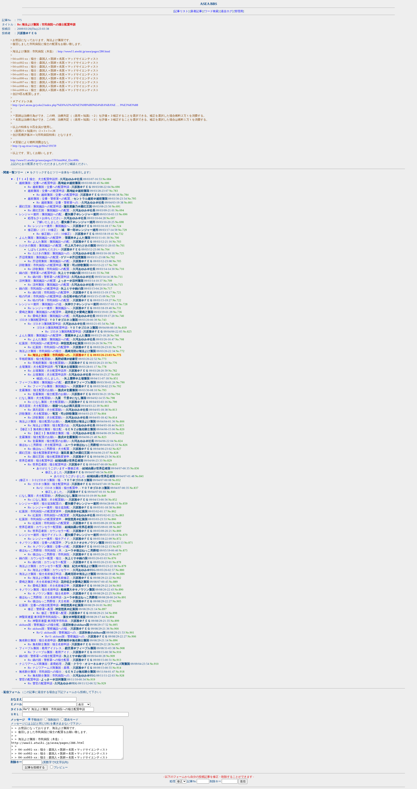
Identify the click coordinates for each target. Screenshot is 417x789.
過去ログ (226, 11)
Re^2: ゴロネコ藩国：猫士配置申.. (57, 488)
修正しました (53, 472)
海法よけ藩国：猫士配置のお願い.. (41, 421)
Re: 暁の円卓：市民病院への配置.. (49, 300)
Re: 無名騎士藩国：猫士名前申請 (48, 644)
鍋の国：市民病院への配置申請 (39, 288)
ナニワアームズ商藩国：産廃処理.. (41, 663)
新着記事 (196, 11)
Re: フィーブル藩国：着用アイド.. (49, 652)
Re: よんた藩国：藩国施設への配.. (49, 241)
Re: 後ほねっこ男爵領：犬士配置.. (49, 448)
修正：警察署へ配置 (40, 609)
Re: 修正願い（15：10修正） (54, 233)
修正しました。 (55, 491)
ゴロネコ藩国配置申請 (33, 319)
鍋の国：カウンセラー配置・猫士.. (41, 558)
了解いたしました (47, 222)
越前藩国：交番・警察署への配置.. (49, 198)
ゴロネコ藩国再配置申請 (52, 327)
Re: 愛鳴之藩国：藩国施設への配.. (49, 316)
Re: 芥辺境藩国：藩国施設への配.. (49, 261)
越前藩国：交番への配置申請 (37, 183)
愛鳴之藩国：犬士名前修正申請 (39, 581)
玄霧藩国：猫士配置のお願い (37, 390)
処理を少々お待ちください (45, 218)
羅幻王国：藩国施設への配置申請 (40, 206)
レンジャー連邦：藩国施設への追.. (41, 304)
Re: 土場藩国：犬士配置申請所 (47, 370)
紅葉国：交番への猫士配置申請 (39, 605)
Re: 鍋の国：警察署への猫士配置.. (49, 660)
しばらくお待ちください (43, 249)
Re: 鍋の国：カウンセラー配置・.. (49, 562)
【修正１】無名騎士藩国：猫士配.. (41, 429)
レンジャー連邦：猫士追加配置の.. (41, 503)
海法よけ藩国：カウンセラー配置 (40, 566)
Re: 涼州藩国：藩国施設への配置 (48, 284)
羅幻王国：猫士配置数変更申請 (39, 452)
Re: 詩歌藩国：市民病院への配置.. (49, 269)
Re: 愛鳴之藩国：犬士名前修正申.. (49, 585)
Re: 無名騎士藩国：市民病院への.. (49, 675)
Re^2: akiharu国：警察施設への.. (56, 632)
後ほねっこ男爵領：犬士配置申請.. (41, 445)
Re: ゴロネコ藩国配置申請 (44, 323)
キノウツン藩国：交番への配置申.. (41, 542)
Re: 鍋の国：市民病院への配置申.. (49, 292)
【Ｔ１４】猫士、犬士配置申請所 (36, 179)
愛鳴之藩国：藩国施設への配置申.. (41, 312)
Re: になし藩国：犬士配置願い (47, 402)
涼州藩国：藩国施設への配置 (37, 280)
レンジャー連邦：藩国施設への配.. (41, 214)
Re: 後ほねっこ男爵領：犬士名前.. (49, 601)
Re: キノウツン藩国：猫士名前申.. (49, 593)
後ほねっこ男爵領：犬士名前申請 (40, 597)
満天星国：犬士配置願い (34, 405)
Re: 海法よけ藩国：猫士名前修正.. (49, 577)
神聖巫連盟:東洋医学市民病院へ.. (40, 617)
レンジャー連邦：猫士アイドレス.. (41, 534)
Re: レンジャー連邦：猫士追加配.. (49, 507)
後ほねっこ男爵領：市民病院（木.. (41, 550)
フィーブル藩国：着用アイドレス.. (41, 648)
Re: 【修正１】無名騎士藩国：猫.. (49, 433)
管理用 (239, 11)
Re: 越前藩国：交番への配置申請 (48, 187)
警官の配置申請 (29, 679)
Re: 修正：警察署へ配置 (51, 613)
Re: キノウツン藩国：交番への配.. (49, 546)
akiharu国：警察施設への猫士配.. (39, 624)
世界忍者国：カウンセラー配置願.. (41, 527)
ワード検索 (211, 11)
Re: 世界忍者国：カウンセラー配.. (49, 531)
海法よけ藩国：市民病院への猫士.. (41, 351)
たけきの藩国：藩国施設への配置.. (41, 245)
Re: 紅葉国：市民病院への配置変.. (49, 515)
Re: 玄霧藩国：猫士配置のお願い (48, 394)
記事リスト (181, 11)
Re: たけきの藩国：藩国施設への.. (49, 253)
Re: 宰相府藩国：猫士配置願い (47, 362)
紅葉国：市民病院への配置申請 (39, 343)
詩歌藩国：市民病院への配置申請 (40, 265)
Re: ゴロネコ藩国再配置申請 (63, 331)
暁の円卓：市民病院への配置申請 (40, 296)
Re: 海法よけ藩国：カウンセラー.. (49, 570)
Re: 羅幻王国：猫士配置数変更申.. (49, 456)
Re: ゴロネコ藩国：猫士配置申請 (48, 484)
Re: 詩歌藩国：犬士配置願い (46, 417)
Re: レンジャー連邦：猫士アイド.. (49, 538)
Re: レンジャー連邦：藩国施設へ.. (49, 226)
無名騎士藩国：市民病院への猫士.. (41, 671)
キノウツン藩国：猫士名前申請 (39, 589)
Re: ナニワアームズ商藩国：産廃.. (49, 667)
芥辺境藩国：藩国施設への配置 (39, 257)
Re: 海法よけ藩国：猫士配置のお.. (49, 425)
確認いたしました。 (49, 378)
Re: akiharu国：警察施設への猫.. (48, 628)
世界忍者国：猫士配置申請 (36, 460)
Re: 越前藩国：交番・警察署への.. (57, 202)
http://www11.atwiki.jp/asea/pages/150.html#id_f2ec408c (44, 160)
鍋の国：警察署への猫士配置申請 (40, 656)
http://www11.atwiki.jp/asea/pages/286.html (84, 51)
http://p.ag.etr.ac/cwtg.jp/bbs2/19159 (34, 145)
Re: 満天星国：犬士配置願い (46, 409)
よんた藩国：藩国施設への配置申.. (41, 237)
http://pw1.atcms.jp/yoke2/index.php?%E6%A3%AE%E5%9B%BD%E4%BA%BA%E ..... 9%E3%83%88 (75, 105)
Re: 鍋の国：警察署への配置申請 (48, 276)
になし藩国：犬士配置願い (36, 398)
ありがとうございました (69, 476)
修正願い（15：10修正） (43, 230)
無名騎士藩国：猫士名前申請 (37, 640)
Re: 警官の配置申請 (40, 683)
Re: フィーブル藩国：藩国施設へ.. (49, 386)
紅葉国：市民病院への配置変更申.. (41, 511)
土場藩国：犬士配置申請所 (36, 366)
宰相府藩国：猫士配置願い (36, 359)
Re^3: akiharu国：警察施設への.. (65, 636)
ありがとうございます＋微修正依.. (58, 468)
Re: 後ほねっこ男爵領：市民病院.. (49, 554)
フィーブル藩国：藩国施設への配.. (41, 382)
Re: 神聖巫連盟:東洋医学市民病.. (48, 620)
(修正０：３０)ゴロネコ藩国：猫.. (40, 480)
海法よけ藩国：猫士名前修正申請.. (41, 574)
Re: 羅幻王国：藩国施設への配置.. (49, 210)
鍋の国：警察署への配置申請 (37, 273)
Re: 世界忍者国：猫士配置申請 (47, 464)
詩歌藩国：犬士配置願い (34, 413)
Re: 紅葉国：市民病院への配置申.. (49, 347)
